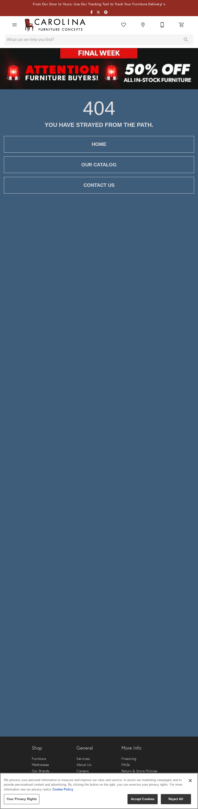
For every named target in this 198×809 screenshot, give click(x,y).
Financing (128, 759)
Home (99, 144)
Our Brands (41, 771)
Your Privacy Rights (22, 799)
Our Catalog (99, 164)
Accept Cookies (143, 799)
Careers (83, 771)
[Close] (190, 780)
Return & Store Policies (139, 771)
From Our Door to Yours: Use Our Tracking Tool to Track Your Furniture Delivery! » (99, 4)
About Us (84, 765)
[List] (123, 25)
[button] (14, 25)
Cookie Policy (62, 789)
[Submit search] (186, 39)
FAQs (125, 765)
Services (83, 759)
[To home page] (55, 25)
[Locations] (143, 25)
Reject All (176, 799)
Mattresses (40, 765)
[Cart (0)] (181, 25)
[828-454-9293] (162, 25)
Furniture (39, 759)
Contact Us (99, 185)
